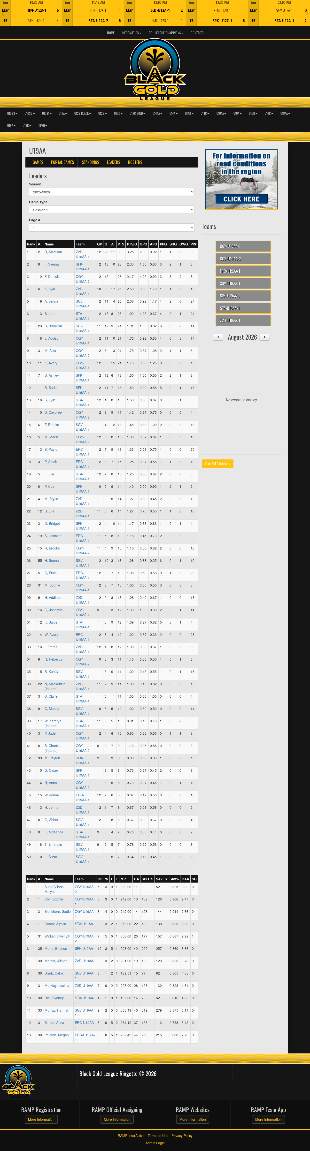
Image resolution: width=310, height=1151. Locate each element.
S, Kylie (50, 399)
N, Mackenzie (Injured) (55, 686)
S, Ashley (52, 375)
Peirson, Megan (57, 1034)
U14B (188, 113)
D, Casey (52, 770)
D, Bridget (52, 523)
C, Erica (51, 572)
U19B (26, 125)
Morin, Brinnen (56, 948)
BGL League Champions (165, 32)
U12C (117, 113)
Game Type (38, 201)
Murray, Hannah (57, 1010)
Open (42, 125)
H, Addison (53, 597)
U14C (204, 113)
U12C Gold (136, 113)
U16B (252, 113)
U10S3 (11, 113)
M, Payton (52, 757)
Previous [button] (3, 13)
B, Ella (49, 511)
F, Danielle (53, 276)
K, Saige (51, 622)
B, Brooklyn (53, 325)
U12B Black (81, 113)
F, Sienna (52, 264)
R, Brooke (52, 548)
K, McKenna (54, 832)
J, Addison (53, 338)
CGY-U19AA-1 (83, 340)
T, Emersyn (53, 844)
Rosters (135, 162)
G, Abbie (51, 819)
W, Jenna (52, 795)
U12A (62, 113)
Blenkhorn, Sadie (58, 911)
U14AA (156, 113)
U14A (172, 113)
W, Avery (51, 634)
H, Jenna (51, 807)
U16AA (220, 113)
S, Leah (50, 313)
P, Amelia (52, 461)
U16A (236, 113)
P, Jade (50, 733)
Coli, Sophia (54, 899)
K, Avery (51, 362)
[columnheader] (31, 244)
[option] (31, 13)
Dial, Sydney (54, 997)
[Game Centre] (31, 17)
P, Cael (50, 486)
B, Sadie (51, 387)
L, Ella (49, 474)
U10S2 (28, 113)
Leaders (113, 162)
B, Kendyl (52, 671)
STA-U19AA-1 (83, 316)
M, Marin (51, 436)
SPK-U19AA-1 (83, 266)
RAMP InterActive (131, 1135)
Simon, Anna (54, 1022)
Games (38, 162)
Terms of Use (158, 1135)
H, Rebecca (53, 659)
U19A (10, 125)
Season (35, 184)
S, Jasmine (53, 535)
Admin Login (155, 1142)
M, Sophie (52, 585)
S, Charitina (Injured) (53, 748)
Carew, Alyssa (55, 923)
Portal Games (62, 162)
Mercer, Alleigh (56, 960)
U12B (101, 113)
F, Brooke (52, 424)
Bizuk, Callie (54, 973)
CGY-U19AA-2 (83, 279)
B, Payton (52, 449)
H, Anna (51, 782)
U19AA (284, 113)
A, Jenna (51, 301)
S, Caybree (53, 412)
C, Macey (52, 708)
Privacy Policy (182, 1135)
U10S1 (45, 113)
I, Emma (51, 646)
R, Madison (53, 251)
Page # (34, 219)
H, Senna (52, 560)
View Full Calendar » (217, 463)
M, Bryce (51, 498)
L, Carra (51, 856)
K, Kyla (50, 288)
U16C (268, 113)
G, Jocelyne (54, 609)
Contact (197, 32)
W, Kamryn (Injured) (53, 723)
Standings (90, 162)
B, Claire (51, 696)
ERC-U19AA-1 (83, 452)
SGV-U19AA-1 (83, 303)
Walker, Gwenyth (57, 936)
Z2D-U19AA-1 (83, 254)
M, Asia (50, 350)
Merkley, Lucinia (57, 985)
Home (111, 32)
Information (130, 32)
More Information (41, 1119)
